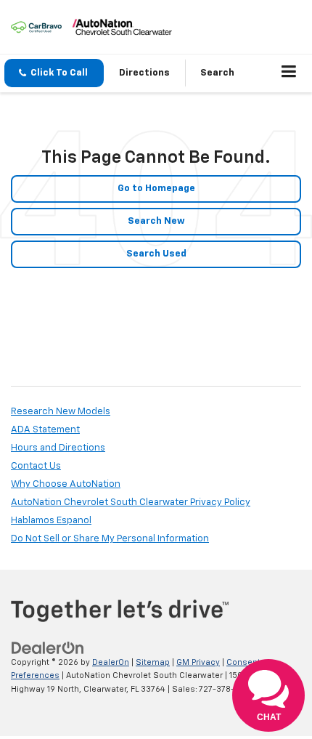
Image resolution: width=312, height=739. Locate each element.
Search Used (156, 254)
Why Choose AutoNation (65, 484)
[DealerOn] (48, 648)
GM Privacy (198, 662)
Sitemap (153, 662)
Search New (156, 221)
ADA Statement (45, 430)
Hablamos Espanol (51, 520)
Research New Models (60, 411)
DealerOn (110, 662)
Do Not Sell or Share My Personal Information (110, 539)
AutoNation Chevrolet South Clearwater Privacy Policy (130, 502)
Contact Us (36, 466)
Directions (144, 73)
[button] (54, 73)
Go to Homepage (156, 188)
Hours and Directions (58, 448)
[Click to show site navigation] (289, 73)
